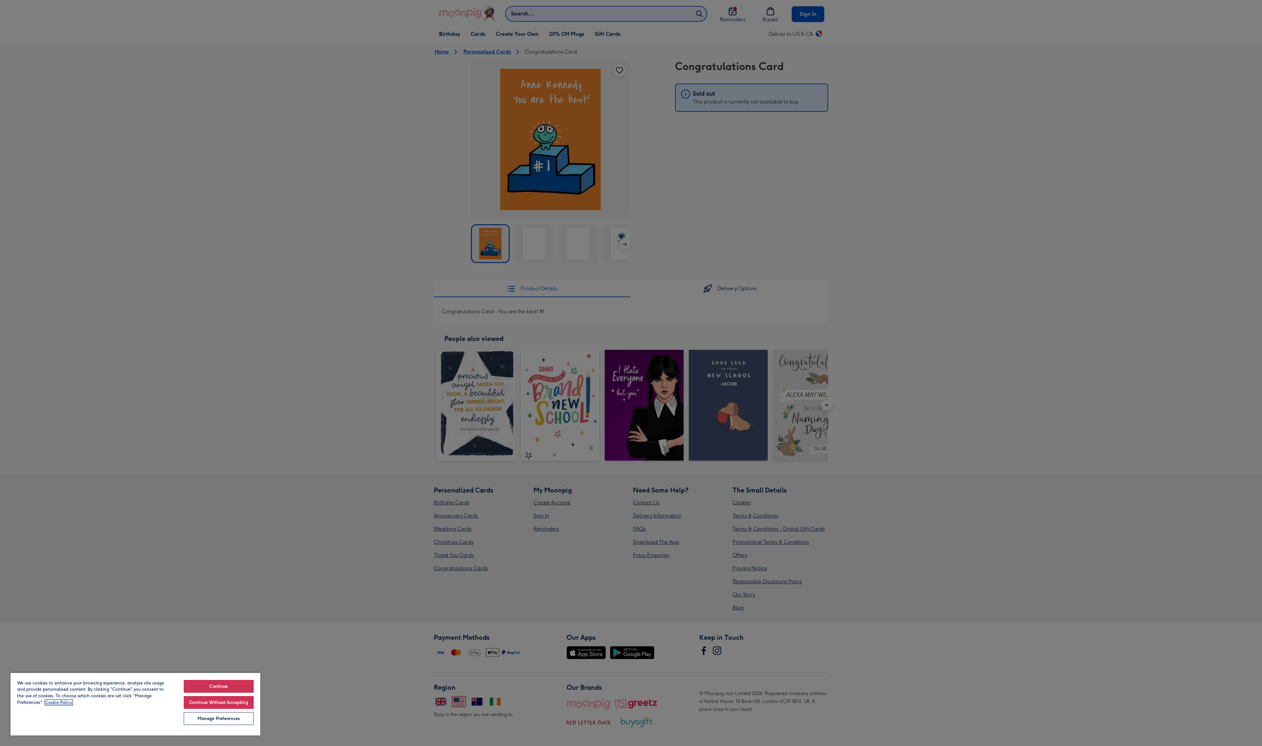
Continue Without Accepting (218, 702)
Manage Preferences (219, 718)
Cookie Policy (58, 702)
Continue (218, 686)
